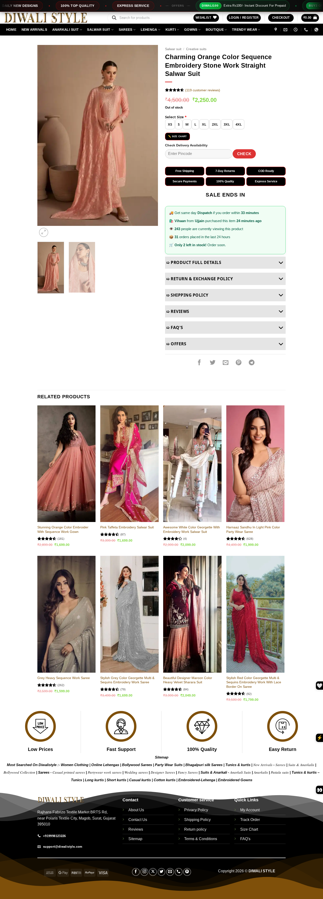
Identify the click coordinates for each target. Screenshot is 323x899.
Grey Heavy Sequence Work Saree (63, 678)
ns (250, 780)
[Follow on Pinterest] (187, 872)
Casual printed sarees (68, 772)
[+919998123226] (306, 29)
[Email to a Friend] (225, 362)
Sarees (125, 29)
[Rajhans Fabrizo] (276, 29)
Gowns (190, 29)
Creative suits (196, 49)
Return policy (195, 829)
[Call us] (179, 872)
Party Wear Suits (169, 765)
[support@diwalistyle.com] (286, 29)
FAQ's (245, 839)
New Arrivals (34, 29)
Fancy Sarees (188, 772)
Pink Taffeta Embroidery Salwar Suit (127, 527)
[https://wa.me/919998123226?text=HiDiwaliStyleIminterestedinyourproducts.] (316, 29)
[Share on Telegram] (252, 362)
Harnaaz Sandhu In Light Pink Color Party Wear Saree (253, 529)
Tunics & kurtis (237, 765)
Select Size (176, 116)
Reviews (135, 829)
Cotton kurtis (165, 780)
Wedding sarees (136, 772)
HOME (11, 29)
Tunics (77, 780)
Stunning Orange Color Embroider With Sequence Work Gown (62, 529)
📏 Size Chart (177, 136)
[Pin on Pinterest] (238, 362)
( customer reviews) (202, 90)
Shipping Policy (197, 820)
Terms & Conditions (200, 839)
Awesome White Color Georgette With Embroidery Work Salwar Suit (191, 529)
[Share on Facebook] (199, 362)
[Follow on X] (153, 872)
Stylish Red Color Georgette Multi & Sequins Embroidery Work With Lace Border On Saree (253, 682)
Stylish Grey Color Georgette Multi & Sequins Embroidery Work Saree (127, 680)
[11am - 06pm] (296, 29)
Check (244, 154)
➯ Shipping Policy (187, 295)
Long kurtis (95, 780)
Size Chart (249, 829)
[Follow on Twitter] (162, 872)
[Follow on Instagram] (144, 872)
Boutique (215, 29)
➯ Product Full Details (193, 262)
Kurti (171, 29)
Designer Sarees (163, 772)
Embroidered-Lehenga (196, 780)
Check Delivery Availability (186, 145)
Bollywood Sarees (137, 765)
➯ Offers (176, 343)
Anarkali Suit (65, 29)
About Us (136, 810)
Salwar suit (98, 29)
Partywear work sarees (105, 772)
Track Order (250, 820)
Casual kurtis (140, 780)
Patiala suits (280, 772)
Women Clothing (74, 765)
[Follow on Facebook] (136, 872)
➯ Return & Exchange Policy (199, 278)
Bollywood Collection (19, 772)
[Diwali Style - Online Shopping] (52, 18)
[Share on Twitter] (212, 362)
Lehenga (149, 29)
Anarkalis (261, 772)
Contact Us (137, 820)
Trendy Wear (244, 29)
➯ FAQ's (174, 327)
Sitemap (161, 757)
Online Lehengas (105, 765)
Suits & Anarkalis (301, 764)
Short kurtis (117, 780)
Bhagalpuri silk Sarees (204, 765)
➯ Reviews (177, 311)
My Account (250, 810)
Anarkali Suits (241, 772)
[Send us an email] (170, 872)
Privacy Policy (196, 810)
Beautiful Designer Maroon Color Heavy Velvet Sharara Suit (187, 680)
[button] (244, 18)
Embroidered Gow (233, 780)
